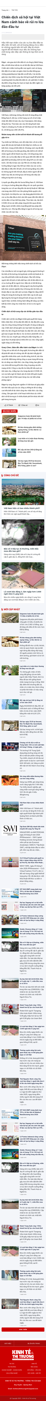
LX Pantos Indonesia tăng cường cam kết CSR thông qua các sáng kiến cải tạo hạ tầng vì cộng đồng (32, 918)
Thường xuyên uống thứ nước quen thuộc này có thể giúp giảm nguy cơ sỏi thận (31, 1052)
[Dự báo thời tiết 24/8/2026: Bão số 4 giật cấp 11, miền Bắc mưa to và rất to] (10, 983)
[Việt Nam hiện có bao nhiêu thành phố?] (23, 492)
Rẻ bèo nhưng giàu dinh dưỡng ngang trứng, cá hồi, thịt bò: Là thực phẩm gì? (31, 640)
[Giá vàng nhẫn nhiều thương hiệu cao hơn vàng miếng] (10, 780)
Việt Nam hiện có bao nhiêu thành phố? (22, 508)
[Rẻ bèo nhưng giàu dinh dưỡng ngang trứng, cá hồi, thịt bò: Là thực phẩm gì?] (10, 642)
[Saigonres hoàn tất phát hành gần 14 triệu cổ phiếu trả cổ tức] (10, 618)
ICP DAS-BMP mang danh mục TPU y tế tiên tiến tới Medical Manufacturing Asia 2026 (31, 891)
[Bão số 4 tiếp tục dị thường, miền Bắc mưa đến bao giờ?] (23, 532)
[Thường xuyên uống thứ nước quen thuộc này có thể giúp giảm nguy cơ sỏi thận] (10, 1054)
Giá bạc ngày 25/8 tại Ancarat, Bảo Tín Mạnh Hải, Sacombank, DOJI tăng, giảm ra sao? (31, 724)
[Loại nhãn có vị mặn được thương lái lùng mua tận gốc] (10, 670)
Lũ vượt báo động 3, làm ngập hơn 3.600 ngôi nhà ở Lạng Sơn (22, 593)
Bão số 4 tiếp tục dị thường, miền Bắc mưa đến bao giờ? (21, 550)
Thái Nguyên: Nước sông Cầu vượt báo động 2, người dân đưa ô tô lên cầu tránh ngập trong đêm (32, 1081)
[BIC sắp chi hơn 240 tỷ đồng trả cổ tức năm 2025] (10, 704)
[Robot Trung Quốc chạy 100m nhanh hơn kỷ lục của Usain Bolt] (10, 1009)
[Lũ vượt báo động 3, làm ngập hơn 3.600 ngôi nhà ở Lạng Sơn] (23, 575)
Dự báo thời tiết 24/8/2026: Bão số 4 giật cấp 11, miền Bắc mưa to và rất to (31, 981)
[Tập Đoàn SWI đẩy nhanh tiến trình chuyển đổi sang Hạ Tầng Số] (10, 831)
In (38, 405)
